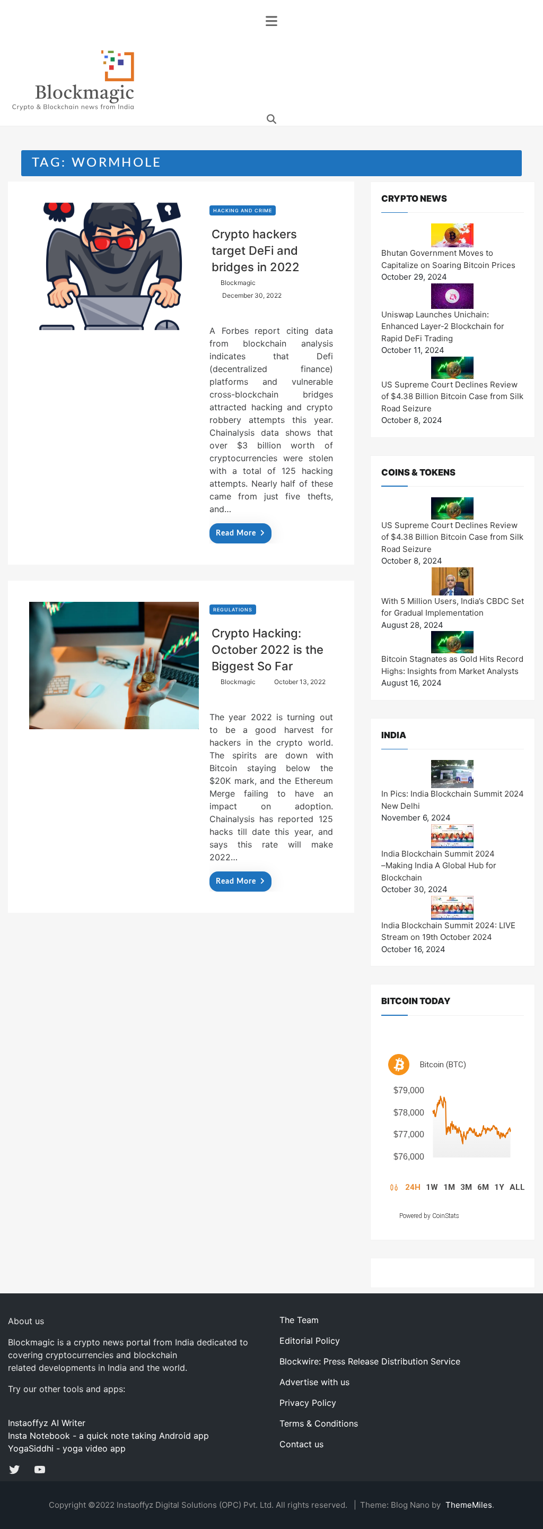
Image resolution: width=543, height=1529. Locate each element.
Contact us (301, 1444)
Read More (236, 533)
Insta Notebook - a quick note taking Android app (108, 1435)
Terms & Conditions (318, 1423)
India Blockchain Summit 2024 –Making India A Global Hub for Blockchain (438, 866)
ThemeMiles (468, 1505)
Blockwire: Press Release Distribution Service (369, 1361)
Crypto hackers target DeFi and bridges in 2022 (256, 250)
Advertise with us (314, 1382)
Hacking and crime (242, 210)
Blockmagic (238, 283)
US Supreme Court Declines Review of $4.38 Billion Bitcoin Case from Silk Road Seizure (452, 396)
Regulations (232, 609)
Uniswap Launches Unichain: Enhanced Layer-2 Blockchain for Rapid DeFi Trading (442, 326)
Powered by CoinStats (429, 1216)
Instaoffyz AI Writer (46, 1423)
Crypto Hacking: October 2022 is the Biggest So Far (267, 649)
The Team (299, 1320)
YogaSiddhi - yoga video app (67, 1448)
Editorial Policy (309, 1340)
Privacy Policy (307, 1402)
